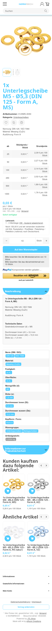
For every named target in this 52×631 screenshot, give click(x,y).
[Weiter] (46, 465)
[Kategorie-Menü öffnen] (5, 4)
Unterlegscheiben (21, 117)
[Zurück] (41, 465)
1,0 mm (9, 397)
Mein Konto (7, 591)
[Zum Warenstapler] (47, 4)
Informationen (9, 576)
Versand (24, 211)
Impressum (36, 601)
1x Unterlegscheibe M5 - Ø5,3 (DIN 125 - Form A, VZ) (38, 547)
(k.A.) (8, 372)
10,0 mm (10, 414)
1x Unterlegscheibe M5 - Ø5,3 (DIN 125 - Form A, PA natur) (14, 547)
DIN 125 (10, 355)
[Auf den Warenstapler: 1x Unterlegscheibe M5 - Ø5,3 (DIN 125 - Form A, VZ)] (32, 538)
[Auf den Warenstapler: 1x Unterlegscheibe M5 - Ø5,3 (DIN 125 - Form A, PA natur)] (8, 538)
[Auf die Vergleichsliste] (14, 122)
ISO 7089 (20, 355)
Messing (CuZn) (13, 364)
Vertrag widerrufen (26, 607)
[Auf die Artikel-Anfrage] (6, 122)
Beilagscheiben (30, 430)
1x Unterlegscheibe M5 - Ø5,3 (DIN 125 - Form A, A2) (38, 499)
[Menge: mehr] (46, 240)
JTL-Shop (31, 618)
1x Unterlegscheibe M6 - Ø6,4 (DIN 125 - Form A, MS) (14, 499)
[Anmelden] (42, 4)
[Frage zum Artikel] (21, 122)
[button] (7, 72)
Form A (9, 422)
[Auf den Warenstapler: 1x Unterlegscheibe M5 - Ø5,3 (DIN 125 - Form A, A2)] (32, 491)
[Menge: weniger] (6, 240)
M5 (7, 389)
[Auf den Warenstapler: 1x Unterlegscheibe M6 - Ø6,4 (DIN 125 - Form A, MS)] (8, 491)
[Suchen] (45, 11)
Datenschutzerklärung (21, 601)
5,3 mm (9, 405)
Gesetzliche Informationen (13, 584)
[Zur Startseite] (26, 4)
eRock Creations (33, 621)
